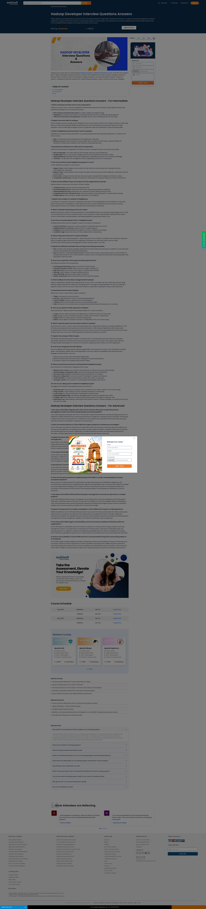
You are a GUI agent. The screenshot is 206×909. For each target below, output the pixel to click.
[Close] (134, 438)
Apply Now (119, 466)
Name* (109, 444)
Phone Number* (111, 457)
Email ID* (109, 451)
